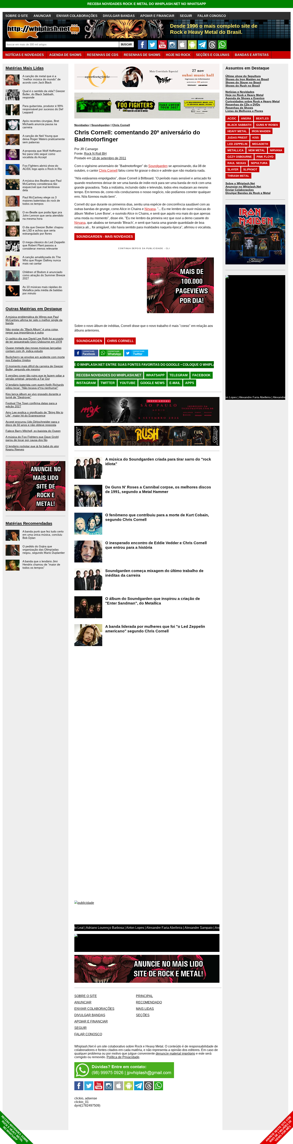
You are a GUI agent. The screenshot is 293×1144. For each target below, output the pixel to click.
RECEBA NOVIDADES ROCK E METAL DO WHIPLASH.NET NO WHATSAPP (146, 4)
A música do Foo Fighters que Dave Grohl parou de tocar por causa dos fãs (32, 438)
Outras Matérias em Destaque (34, 309)
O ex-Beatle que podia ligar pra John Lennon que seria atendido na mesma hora (43, 215)
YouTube (128, 383)
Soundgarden (100, 125)
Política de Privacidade (123, 1057)
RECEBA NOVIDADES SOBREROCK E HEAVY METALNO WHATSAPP (15, 1129)
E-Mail (174, 383)
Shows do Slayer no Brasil (243, 82)
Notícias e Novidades (239, 91)
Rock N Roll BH (95, 153)
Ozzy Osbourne (239, 156)
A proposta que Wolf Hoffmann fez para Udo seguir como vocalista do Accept (42, 154)
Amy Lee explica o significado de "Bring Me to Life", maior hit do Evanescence (34, 414)
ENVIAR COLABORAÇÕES (76, 16)
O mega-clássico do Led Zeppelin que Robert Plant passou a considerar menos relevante (44, 245)
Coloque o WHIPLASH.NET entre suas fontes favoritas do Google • (190, 364)
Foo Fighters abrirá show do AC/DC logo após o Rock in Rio (42, 167)
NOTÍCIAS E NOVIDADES (24, 55)
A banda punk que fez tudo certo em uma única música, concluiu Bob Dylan (43, 534)
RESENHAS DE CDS (102, 55)
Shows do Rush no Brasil (242, 85)
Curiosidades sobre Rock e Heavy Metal (252, 101)
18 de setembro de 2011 (109, 158)
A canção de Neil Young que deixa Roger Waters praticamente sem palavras (44, 139)
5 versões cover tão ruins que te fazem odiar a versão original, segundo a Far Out (35, 377)
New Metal (256, 150)
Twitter (107, 383)
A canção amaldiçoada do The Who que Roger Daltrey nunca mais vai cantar (42, 260)
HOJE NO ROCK (178, 55)
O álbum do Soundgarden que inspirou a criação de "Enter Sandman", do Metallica (152, 600)
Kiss (255, 137)
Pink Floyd (265, 156)
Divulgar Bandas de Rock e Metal (247, 193)
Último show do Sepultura (243, 76)
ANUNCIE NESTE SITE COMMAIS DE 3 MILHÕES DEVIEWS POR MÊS (278, 1129)
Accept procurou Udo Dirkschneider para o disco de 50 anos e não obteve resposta (32, 423)
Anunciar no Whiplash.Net (243, 186)
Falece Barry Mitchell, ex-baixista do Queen (33, 430)
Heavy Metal (237, 131)
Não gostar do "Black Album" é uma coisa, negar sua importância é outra (32, 331)
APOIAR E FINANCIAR (157, 16)
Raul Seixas (236, 163)
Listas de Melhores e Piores (244, 110)
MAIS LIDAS (145, 1008)
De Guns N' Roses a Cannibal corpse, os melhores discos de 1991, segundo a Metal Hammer (158, 489)
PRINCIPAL (144, 996)
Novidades (81, 125)
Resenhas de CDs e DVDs (242, 104)
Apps (189, 383)
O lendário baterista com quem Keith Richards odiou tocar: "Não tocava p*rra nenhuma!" (35, 386)
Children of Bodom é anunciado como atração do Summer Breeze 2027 (44, 275)
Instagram (86, 383)
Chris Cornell (121, 125)
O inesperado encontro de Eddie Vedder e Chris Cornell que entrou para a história (156, 545)
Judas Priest (237, 137)
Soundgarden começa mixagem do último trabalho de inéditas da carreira (154, 573)
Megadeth (260, 144)
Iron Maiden (261, 131)
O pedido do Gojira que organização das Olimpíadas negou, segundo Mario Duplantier (44, 549)
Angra (246, 118)
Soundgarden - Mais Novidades (104, 236)
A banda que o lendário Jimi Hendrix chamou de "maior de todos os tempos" (41, 564)
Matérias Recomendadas (29, 523)
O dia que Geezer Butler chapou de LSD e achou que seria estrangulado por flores (43, 230)
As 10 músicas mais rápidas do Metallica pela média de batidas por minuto (42, 290)
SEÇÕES (212, 55)
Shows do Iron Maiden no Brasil (247, 79)
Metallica (235, 150)
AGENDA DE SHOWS (65, 55)
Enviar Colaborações (239, 189)
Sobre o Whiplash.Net (240, 183)
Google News (152, 383)
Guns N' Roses (267, 124)
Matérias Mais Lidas (25, 68)
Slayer (232, 169)
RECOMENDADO (149, 1002)
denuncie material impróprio (175, 1053)
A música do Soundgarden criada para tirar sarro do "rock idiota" (158, 461)
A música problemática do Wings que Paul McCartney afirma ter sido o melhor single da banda (34, 320)
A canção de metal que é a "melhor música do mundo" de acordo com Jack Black (42, 79)
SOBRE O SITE (16, 16)
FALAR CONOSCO (212, 16)
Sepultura (259, 163)
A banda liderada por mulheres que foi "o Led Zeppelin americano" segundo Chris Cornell (155, 628)
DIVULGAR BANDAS (119, 16)
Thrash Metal (238, 175)
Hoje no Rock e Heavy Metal (244, 95)
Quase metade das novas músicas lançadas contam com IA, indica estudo (33, 349)
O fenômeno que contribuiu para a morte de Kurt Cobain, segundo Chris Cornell (157, 517)
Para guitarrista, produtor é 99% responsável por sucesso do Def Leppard (43, 109)
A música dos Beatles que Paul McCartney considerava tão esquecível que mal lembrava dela (42, 185)
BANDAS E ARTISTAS (252, 55)
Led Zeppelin (237, 144)
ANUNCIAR (42, 16)
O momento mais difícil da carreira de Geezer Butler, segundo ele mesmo (34, 368)
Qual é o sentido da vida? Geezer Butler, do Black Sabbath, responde (44, 94)
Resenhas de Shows (239, 107)
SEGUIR (186, 16)
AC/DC (231, 118)
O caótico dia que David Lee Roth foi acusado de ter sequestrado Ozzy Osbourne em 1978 (34, 340)
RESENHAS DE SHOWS (142, 55)
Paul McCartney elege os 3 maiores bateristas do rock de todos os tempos (41, 200)
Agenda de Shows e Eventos (244, 98)
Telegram (178, 375)
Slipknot (250, 169)
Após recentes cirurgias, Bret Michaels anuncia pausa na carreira (41, 124)
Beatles (262, 118)
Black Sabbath (239, 124)
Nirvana (150, 209)
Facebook (201, 375)
